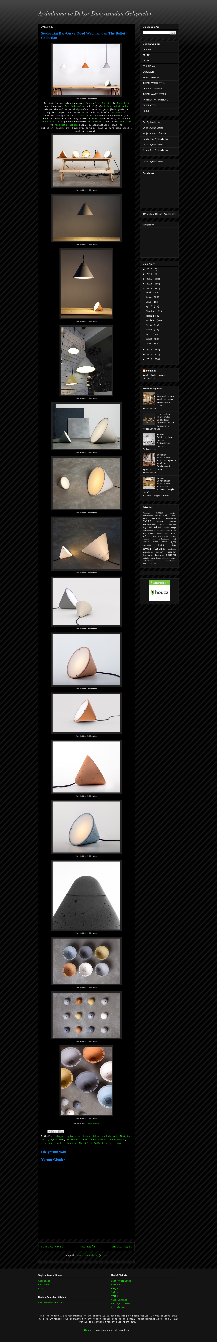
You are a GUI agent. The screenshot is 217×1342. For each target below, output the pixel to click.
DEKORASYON (149, 105)
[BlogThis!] (52, 1131)
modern (171, 555)
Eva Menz (43, 1285)
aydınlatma (73, 1136)
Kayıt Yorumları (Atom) (92, 1255)
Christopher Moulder (51, 1303)
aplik (166, 515)
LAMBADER (148, 72)
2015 (149, 279)
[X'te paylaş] (55, 1131)
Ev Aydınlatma (151, 122)
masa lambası (99, 1139)
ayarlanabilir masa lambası (159, 524)
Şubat (150, 339)
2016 (149, 274)
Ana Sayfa (87, 1246)
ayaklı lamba (166, 521)
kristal (159, 552)
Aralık (150, 292)
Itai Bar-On (93, 1123)
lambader (171, 552)
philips (166, 558)
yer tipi (125, 122)
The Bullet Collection (93, 1143)
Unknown (151, 370)
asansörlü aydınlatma (164, 518)
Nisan (150, 329)
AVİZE (146, 60)
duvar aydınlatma (159, 536)
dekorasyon (162, 534)
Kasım (150, 297)
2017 (149, 269)
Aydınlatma (118, 1307)
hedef (161, 545)
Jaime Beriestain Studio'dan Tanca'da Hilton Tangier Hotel (159, 485)
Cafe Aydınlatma (153, 144)
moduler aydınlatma (152, 558)
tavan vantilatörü (166, 561)
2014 (149, 283)
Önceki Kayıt (122, 1246)
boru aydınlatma (162, 531)
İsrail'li (123, 103)
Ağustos (151, 311)
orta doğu (47, 1143)
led (144, 555)
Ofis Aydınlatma (153, 161)
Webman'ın (78, 106)
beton (107, 106)
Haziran (151, 320)
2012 (149, 349)
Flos (41, 1288)
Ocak (149, 343)
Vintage (146, 513)
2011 (149, 354)
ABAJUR (147, 49)
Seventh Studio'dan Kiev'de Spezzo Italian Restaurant (166, 460)
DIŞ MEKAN (149, 66)
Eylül (150, 306)
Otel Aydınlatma (153, 127)
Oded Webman (117, 1139)
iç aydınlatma (55, 1139)
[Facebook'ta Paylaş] (59, 1131)
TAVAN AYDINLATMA (153, 83)
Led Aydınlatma (120, 1303)
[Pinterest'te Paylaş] (62, 1131)
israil (84, 1139)
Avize (114, 1296)
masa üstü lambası (67, 125)
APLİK (146, 55)
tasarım (71, 1143)
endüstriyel (50, 122)
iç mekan (72, 1139)
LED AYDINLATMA (152, 88)
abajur (84, 115)
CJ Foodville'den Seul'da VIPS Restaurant (165, 398)
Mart (149, 334)
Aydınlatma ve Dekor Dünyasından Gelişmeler (95, 13)
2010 (149, 359)
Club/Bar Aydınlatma (156, 150)
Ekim (149, 302)
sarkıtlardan (120, 106)
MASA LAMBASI (151, 77)
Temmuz (150, 316)
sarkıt (60, 1143)
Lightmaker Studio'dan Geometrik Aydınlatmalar (165, 418)
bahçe (166, 528)
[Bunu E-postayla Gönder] (49, 1131)
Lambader (116, 1285)
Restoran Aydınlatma (156, 139)
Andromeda (44, 1281)
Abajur (115, 1288)
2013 (149, 288)
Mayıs (150, 325)
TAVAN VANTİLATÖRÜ (154, 94)
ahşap (158, 515)
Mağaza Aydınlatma (154, 133)
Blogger (88, 1330)
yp (155, 564)
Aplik (114, 1292)
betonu (116, 112)
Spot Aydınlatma (121, 1281)
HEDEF (146, 111)
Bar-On (106, 103)
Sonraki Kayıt (52, 1246)
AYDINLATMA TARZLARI (156, 99)
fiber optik (160, 542)
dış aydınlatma (160, 539)
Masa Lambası (119, 1300)
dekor (96, 1136)
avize (147, 521)
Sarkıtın (98, 122)
